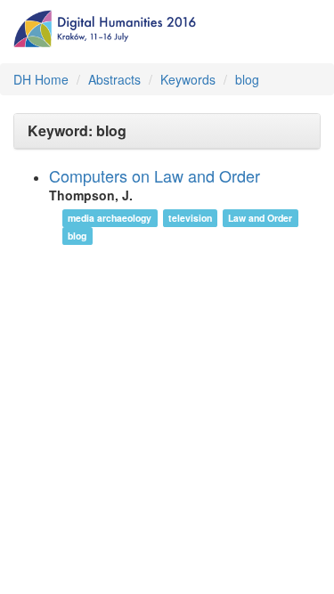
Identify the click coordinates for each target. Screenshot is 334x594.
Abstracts (114, 79)
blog (247, 79)
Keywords (188, 79)
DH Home (41, 79)
